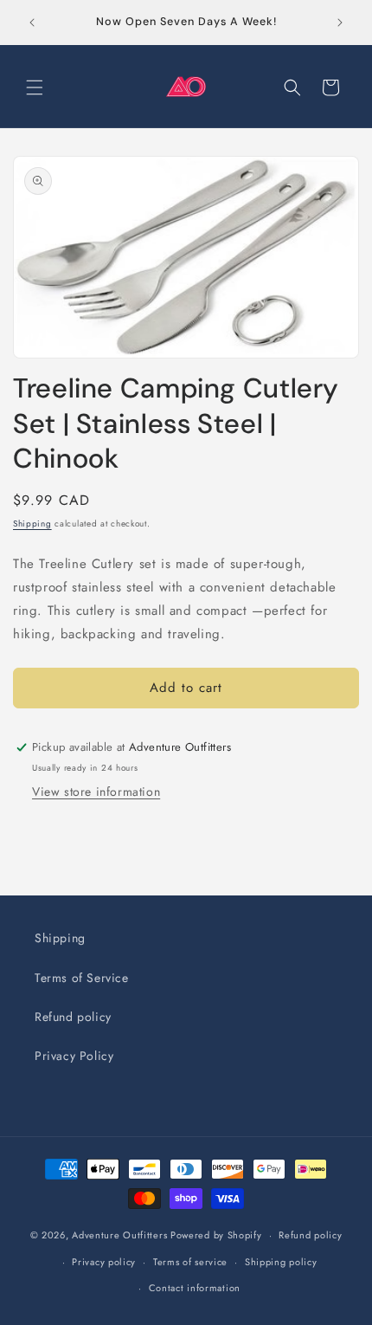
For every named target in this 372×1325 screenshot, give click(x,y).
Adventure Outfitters (119, 1235)
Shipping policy (281, 1262)
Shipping (32, 523)
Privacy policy (104, 1262)
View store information (96, 791)
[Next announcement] (340, 22)
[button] (35, 87)
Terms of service (190, 1262)
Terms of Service (82, 977)
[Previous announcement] (32, 22)
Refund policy (73, 1016)
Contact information (195, 1288)
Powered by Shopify (216, 1235)
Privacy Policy (74, 1055)
